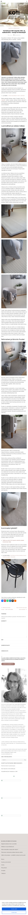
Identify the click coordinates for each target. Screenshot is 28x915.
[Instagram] (16, 19)
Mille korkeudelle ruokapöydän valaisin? (9, 849)
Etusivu (2, 859)
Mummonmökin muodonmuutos (8, 765)
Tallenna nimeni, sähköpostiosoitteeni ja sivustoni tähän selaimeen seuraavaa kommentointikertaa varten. (13, 659)
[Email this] (13, 601)
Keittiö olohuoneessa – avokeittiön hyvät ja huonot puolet (13, 855)
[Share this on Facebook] (2, 601)
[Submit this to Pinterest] (5, 601)
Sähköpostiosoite (5, 645)
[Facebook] (12, 19)
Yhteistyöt (3, 873)
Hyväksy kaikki (14, 908)
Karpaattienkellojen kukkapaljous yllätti (9, 771)
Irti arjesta (3, 870)
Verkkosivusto (4, 650)
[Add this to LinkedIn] (10, 601)
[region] (14, 907)
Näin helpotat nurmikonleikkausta (8, 768)
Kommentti (4, 620)
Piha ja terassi (4, 867)
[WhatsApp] (7, 601)
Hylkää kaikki (14, 912)
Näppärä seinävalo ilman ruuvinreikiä (8, 843)
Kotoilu (2, 864)
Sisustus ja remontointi (14, 28)
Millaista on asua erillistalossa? (7, 846)
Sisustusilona (17, 35)
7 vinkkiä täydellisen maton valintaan (16, 95)
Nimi (2, 639)
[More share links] (15, 601)
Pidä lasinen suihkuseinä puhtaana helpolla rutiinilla (12, 852)
